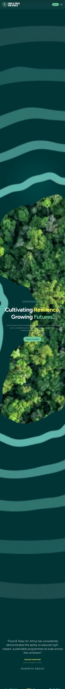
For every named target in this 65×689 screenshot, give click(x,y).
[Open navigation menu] (61, 4)
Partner (55, 4)
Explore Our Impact (32, 339)
